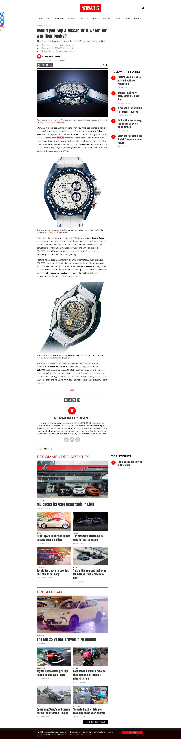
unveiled (60, 137)
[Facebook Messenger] (47, 65)
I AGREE (132, 733)
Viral (117, 19)
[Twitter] (2, 18)
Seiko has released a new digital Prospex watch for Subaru (130, 139)
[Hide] (1, 30)
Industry (60, 19)
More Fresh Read (96, 722)
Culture (84, 19)
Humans (72, 19)
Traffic (96, 19)
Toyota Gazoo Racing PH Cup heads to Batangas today (52, 673)
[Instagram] (51, 65)
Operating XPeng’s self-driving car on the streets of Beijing (53, 711)
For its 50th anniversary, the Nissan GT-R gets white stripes (130, 124)
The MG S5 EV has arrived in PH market (130, 463)
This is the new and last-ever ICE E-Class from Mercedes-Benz (89, 574)
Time (48, 26)
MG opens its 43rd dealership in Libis (66, 504)
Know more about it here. (80, 735)
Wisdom (107, 19)
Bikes (49, 19)
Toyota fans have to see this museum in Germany (53, 572)
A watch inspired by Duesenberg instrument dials (129, 96)
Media (127, 19)
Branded (138, 19)
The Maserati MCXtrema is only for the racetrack (88, 538)
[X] (43, 65)
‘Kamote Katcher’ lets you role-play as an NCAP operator (89, 711)
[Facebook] (39, 65)
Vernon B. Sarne (51, 56)
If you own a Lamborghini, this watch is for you (130, 110)
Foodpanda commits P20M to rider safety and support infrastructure (89, 674)
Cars (40, 19)
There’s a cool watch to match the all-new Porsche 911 (129, 80)
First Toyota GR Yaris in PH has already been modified (53, 538)
